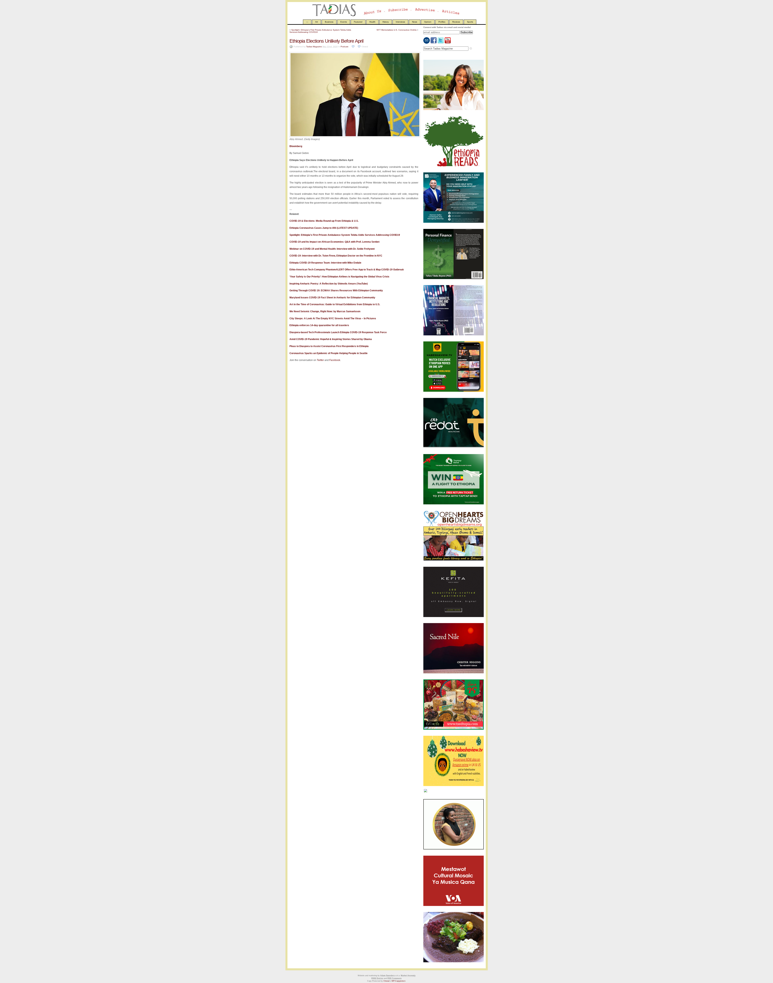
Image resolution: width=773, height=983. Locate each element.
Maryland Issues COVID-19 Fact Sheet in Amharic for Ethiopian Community (332, 297)
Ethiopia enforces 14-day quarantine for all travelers (319, 325)
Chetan (386, 981)
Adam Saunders (387, 976)
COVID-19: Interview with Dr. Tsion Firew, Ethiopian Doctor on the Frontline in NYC (335, 255)
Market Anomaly (408, 976)
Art (316, 22)
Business (329, 22)
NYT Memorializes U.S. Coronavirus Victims (396, 30)
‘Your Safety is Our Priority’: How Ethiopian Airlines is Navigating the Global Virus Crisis (339, 276)
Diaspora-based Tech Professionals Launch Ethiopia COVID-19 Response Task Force (338, 332)
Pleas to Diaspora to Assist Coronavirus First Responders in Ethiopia (329, 346)
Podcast (344, 46)
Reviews (456, 22)
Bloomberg (295, 146)
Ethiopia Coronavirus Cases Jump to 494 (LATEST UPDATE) (323, 228)
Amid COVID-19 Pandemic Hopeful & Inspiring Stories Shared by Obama (330, 339)
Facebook (334, 360)
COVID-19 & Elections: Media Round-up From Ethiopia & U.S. (324, 220)
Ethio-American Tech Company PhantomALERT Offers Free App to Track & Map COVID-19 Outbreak (346, 269)
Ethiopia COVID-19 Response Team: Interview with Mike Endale (325, 262)
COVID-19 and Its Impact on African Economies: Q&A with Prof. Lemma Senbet (334, 241)
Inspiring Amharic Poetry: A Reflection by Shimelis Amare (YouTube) (328, 283)
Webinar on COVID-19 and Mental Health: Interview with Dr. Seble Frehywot (332, 248)
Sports (470, 22)
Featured (358, 22)
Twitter (320, 360)
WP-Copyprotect (398, 981)
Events (343, 22)
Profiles (441, 22)
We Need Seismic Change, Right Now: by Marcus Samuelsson (324, 311)
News (414, 22)
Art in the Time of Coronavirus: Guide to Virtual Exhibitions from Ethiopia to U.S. (334, 304)
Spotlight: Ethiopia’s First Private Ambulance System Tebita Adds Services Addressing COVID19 (344, 235)
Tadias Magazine (314, 46)
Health (372, 22)
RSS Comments (395, 978)
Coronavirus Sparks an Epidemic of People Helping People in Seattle (328, 353)
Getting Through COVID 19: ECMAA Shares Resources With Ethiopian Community (336, 290)
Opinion (427, 22)
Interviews (400, 22)
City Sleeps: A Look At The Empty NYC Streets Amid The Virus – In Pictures (332, 318)
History (385, 22)
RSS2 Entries (377, 978)
